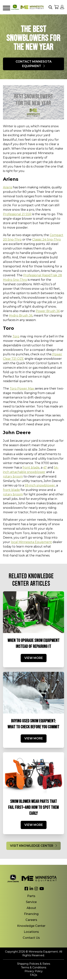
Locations (31, 932)
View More (33, 658)
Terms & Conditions (33, 967)
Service (31, 902)
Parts (31, 896)
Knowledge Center (31, 926)
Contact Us (31, 938)
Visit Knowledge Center (32, 845)
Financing (31, 914)
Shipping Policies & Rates (33, 963)
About (31, 908)
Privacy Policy (34, 971)
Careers (31, 920)
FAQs (33, 975)
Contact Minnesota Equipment (34, 64)
